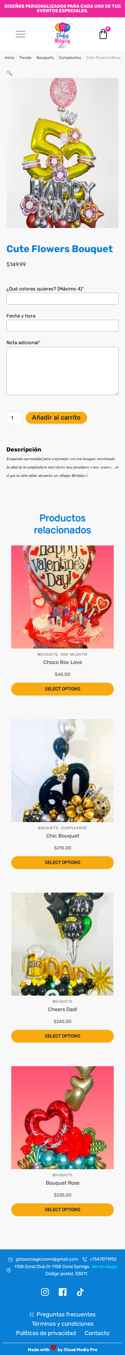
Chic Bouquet (62, 836)
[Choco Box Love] (62, 597)
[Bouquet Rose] (62, 1117)
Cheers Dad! (62, 1009)
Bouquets (45, 57)
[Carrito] (103, 34)
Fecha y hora (20, 316)
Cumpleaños (70, 57)
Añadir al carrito (56, 417)
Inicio (9, 57)
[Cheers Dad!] (62, 944)
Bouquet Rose (62, 1183)
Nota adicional (23, 343)
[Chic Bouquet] (62, 770)
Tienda (25, 57)
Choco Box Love (62, 662)
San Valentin (74, 654)
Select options (62, 689)
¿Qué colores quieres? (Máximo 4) (45, 289)
